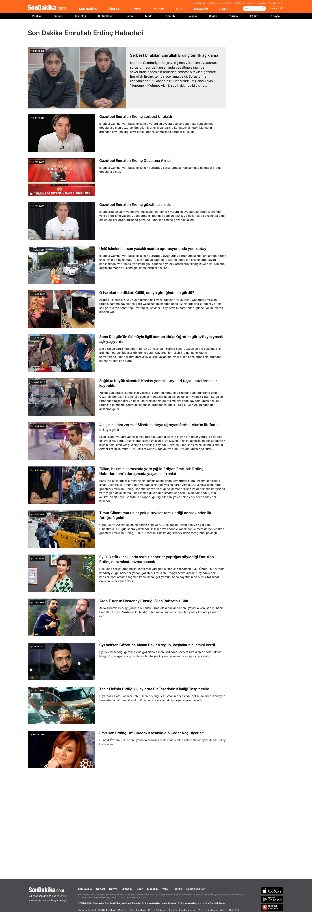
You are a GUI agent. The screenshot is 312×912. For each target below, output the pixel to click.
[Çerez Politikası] (157, 910)
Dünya (113, 888)
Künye (63, 900)
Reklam (46, 900)
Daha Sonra (164, 27)
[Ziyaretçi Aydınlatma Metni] (212, 910)
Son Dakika (85, 888)
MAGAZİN (201, 9)
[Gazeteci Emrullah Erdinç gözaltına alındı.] (61, 221)
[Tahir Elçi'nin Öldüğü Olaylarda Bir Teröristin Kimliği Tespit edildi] (61, 706)
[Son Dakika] (47, 8)
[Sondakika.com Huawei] (272, 907)
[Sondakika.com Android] (272, 899)
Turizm (233, 16)
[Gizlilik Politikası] (107, 910)
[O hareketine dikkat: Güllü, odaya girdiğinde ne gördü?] (61, 309)
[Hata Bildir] (234, 910)
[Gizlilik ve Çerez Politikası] (132, 910)
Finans (58, 16)
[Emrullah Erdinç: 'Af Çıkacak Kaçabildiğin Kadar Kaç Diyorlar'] (61, 750)
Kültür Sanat (105, 16)
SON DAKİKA (88, 9)
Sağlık (213, 16)
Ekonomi (127, 888)
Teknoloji (80, 16)
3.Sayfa (275, 16)
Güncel (100, 888)
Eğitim (254, 16)
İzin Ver (186, 27)
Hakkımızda (35, 900)
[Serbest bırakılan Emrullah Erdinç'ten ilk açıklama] (77, 77)
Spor (140, 888)
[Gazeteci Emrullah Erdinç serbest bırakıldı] (61, 133)
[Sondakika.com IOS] (272, 890)
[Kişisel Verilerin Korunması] (182, 910)
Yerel (165, 888)
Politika (37, 16)
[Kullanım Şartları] (87, 910)
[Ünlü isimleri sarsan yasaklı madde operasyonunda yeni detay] (61, 265)
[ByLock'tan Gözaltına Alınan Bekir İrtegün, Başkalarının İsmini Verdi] (61, 662)
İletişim (54, 900)
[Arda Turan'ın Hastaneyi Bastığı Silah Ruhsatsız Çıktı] (61, 618)
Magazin (152, 888)
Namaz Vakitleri (195, 888)
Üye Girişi (274, 8)
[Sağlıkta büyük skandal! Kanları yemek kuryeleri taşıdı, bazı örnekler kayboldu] (61, 397)
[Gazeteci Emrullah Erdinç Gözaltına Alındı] (61, 177)
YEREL (223, 9)
